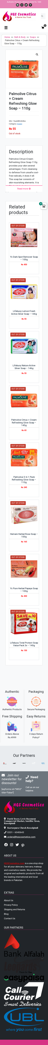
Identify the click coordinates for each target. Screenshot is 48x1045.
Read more (23, 188)
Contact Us (9, 918)
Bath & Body (20, 37)
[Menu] (6, 27)
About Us (8, 900)
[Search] (42, 16)
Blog (6, 914)
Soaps (33, 37)
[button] (37, 54)
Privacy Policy (11, 905)
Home (7, 37)
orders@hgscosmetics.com (21, 836)
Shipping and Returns (14, 909)
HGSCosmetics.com (14, 863)
